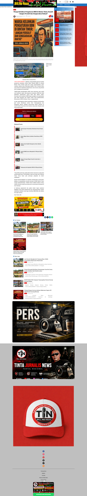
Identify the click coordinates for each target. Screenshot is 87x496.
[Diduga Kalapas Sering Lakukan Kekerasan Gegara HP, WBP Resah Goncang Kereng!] (19, 244)
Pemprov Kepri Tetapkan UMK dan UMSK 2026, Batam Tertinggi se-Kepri (66, 34)
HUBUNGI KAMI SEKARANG (43, 494)
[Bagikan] (52, 16)
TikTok (32, 115)
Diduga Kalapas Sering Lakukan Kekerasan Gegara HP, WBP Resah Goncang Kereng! (19, 252)
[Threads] (43, 460)
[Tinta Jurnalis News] (35, 1)
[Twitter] (48, 217)
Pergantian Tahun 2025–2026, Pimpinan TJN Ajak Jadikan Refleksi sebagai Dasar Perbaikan (66, 38)
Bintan (15, 9)
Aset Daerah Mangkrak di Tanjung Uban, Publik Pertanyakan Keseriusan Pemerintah (18, 235)
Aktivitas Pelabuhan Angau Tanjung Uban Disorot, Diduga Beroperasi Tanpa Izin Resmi (65, 43)
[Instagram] (43, 454)
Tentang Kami (43, 471)
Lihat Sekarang (19, 73)
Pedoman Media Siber (43, 477)
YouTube (39, 115)
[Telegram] (50, 217)
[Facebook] (45, 217)
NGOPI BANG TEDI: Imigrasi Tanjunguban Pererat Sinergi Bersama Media (46, 233)
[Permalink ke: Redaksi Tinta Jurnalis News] (14, 16)
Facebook (20, 115)
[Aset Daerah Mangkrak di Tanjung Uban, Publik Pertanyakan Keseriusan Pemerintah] (19, 227)
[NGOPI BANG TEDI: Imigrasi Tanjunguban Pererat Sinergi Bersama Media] (47, 226)
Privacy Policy (43, 479)
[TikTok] (43, 463)
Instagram (26, 115)
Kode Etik (43, 482)
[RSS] (43, 466)
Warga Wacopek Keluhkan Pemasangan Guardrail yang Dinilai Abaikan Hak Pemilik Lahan (32, 235)
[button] (67, 2)
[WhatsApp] (52, 217)
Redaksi (43, 473)
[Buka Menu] (73, 1)
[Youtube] (43, 457)
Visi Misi (43, 475)
